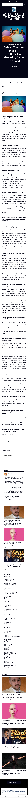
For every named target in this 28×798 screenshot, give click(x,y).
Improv (5, 610)
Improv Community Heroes (9, 611)
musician (4, 75)
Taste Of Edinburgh (8, 644)
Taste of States (7, 645)
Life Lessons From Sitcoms (9, 618)
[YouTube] (16, 1)
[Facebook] (9, 1)
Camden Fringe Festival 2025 (10, 583)
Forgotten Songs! (7, 605)
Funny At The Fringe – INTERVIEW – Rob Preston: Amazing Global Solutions (12, 524)
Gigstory (6, 607)
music (21, 73)
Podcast (6, 635)
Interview (9, 44)
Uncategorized (7, 667)
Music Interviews (17, 44)
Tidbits (5, 661)
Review (5, 640)
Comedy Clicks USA (8, 591)
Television (6, 648)
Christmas (6, 585)
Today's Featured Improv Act (10, 665)
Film (5, 600)
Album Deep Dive (7, 580)
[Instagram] (11, 1)
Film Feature (6, 601)
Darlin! (7, 73)
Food (5, 602)
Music (12, 44)
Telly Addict (6, 649)
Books (5, 581)
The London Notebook (8, 652)
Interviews (6, 617)
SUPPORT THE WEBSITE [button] (14, 782)
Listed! (5, 619)
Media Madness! (7, 622)
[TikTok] (14, 1)
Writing (5, 669)
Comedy (5, 520)
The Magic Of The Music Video (10, 653)
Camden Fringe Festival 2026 (10, 584)
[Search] (24, 4)
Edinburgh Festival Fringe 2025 (10, 593)
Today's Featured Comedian (9, 663)
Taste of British (7, 643)
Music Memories (7, 630)
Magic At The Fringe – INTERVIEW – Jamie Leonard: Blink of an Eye (13, 567)
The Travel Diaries (7, 658)
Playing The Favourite (8, 633)
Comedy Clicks (7, 589)
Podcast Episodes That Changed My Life (12, 636)
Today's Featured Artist (8, 662)
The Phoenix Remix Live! (9, 654)
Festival (5, 598)
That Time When (7, 650)
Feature (10, 73)
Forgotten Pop (7, 604)
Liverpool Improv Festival (9, 620)
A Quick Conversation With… (9, 579)
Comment (21, 464)
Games (5, 606)
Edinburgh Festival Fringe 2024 (10, 592)
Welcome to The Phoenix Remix (14, 16)
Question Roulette (7, 639)
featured (13, 73)
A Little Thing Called (8, 578)
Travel (5, 666)
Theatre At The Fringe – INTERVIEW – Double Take (11, 774)
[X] (18, 1)
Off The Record (7, 632)
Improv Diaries (7, 614)
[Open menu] (14, 22)
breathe (3, 73)
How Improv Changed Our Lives (10, 609)
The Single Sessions (8, 656)
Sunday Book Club (8, 641)
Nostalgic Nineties (7, 631)
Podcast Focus (7, 637)
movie (5, 623)
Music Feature (7, 627)
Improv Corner (7, 613)
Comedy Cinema (7, 588)
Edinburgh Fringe (7, 521)
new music (8, 75)
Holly (14, 70)
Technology (6, 647)
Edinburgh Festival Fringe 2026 (14, 520)
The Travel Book (7, 657)
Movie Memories (7, 624)
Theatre (12, 543)
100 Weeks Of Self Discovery (9, 576)
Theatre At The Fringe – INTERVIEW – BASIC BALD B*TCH (13, 546)
